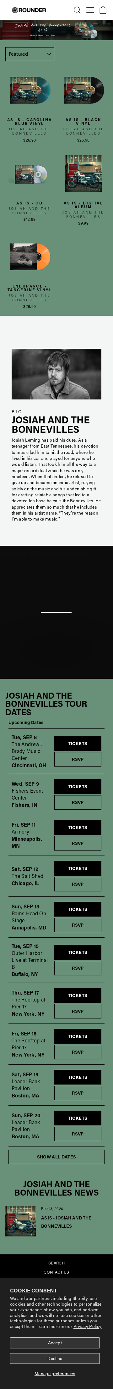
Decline (54, 1358)
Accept (55, 1343)
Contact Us (56, 1272)
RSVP (86, 759)
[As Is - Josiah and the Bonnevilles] (20, 1221)
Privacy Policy (87, 1326)
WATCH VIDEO (60, 671)
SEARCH (56, 1262)
